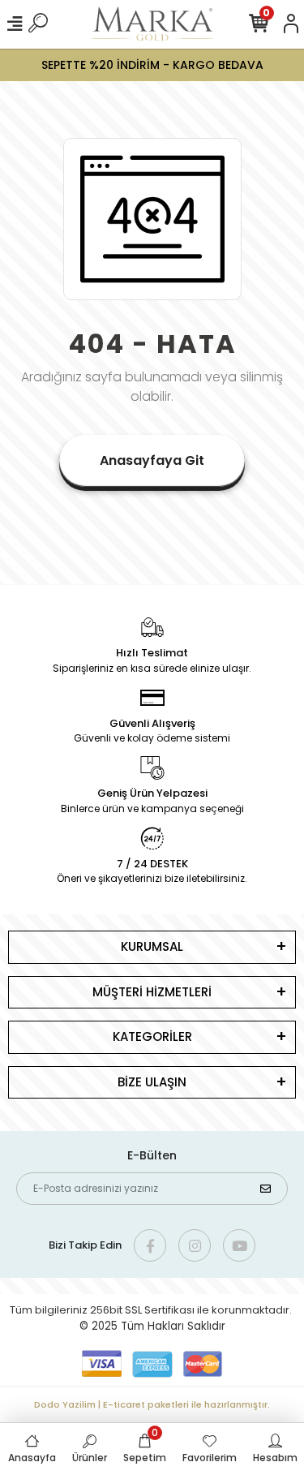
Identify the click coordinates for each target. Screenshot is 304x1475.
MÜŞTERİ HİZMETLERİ (152, 991)
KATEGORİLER (152, 1036)
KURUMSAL (152, 946)
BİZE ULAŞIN (152, 1081)
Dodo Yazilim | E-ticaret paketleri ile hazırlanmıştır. (152, 1404)
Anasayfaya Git (152, 460)
